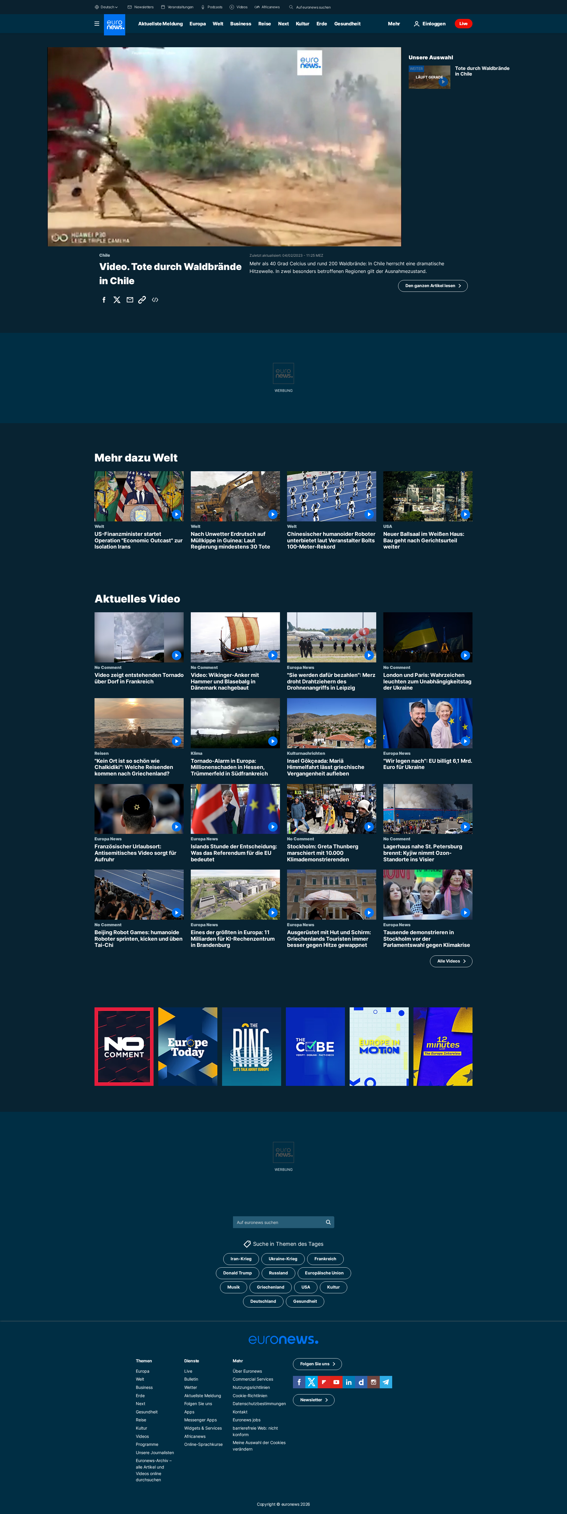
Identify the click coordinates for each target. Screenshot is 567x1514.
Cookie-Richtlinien (250, 1395)
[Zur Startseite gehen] (114, 24)
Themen (144, 1360)
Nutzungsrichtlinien (251, 1387)
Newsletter (311, 1399)
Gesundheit (347, 24)
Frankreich (325, 1258)
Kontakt (240, 1411)
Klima (196, 753)
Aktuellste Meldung (160, 24)
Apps (189, 1411)
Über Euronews (247, 1371)
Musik (233, 1287)
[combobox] (321, 7)
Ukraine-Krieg (283, 1258)
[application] (224, 146)
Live (464, 23)
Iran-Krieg (241, 1258)
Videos (142, 1436)
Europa (198, 24)
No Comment (108, 667)
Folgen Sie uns (198, 1403)
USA (387, 526)
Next (283, 24)
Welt (218, 24)
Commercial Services (253, 1379)
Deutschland (263, 1301)
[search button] (291, 7)
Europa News (300, 667)
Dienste (191, 1360)
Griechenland (270, 1287)
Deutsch (107, 7)
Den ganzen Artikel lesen (430, 285)
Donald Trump (237, 1273)
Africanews (195, 1436)
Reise (264, 24)
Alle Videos (448, 960)
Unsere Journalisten (155, 1452)
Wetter (190, 1387)
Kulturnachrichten (306, 753)
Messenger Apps (200, 1420)
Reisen (101, 753)
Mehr (238, 1360)
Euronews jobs (246, 1420)
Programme (147, 1444)
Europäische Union (324, 1273)
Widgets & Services (203, 1427)
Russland (278, 1273)
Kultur (302, 24)
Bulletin (191, 1379)
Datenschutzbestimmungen (259, 1403)
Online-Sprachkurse (203, 1444)
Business (240, 24)
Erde (322, 24)
